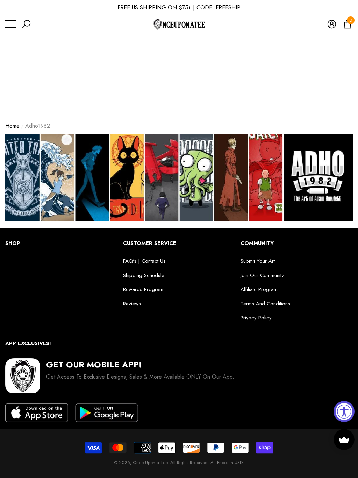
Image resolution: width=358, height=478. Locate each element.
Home (12, 126)
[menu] (10, 24)
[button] (26, 24)
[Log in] (332, 24)
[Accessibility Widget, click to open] (344, 411)
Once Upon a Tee (150, 462)
